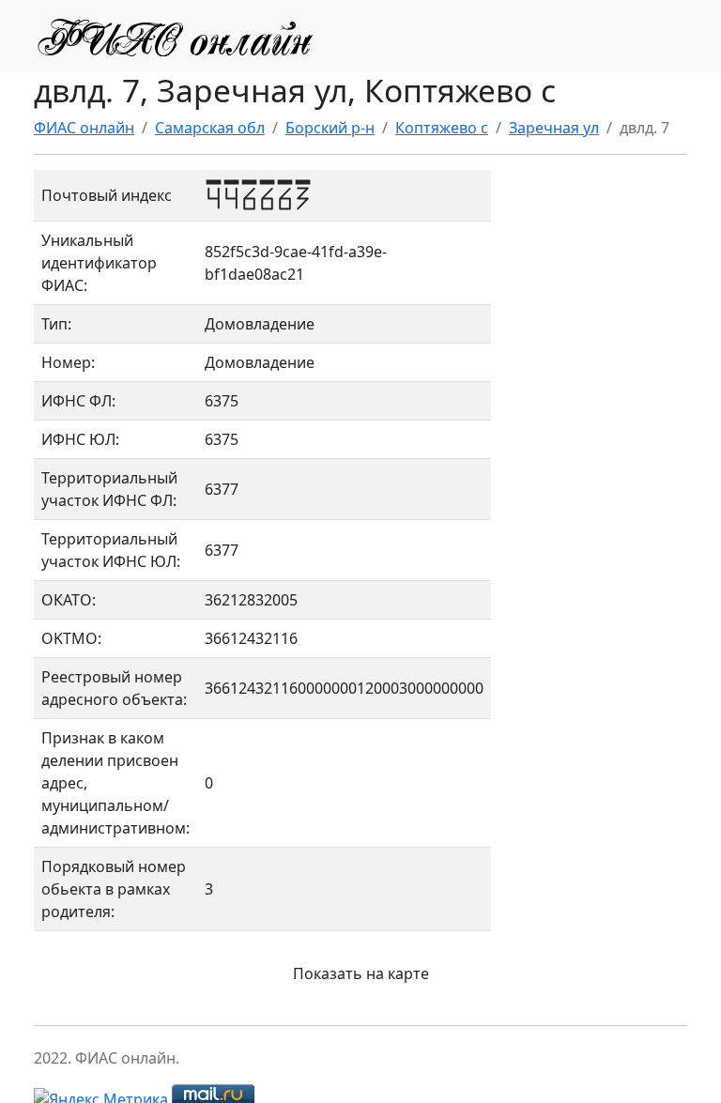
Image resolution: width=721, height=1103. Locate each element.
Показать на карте (361, 973)
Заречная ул (554, 127)
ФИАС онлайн (84, 127)
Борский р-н (330, 127)
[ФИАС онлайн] (174, 36)
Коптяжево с (441, 127)
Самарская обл (210, 127)
